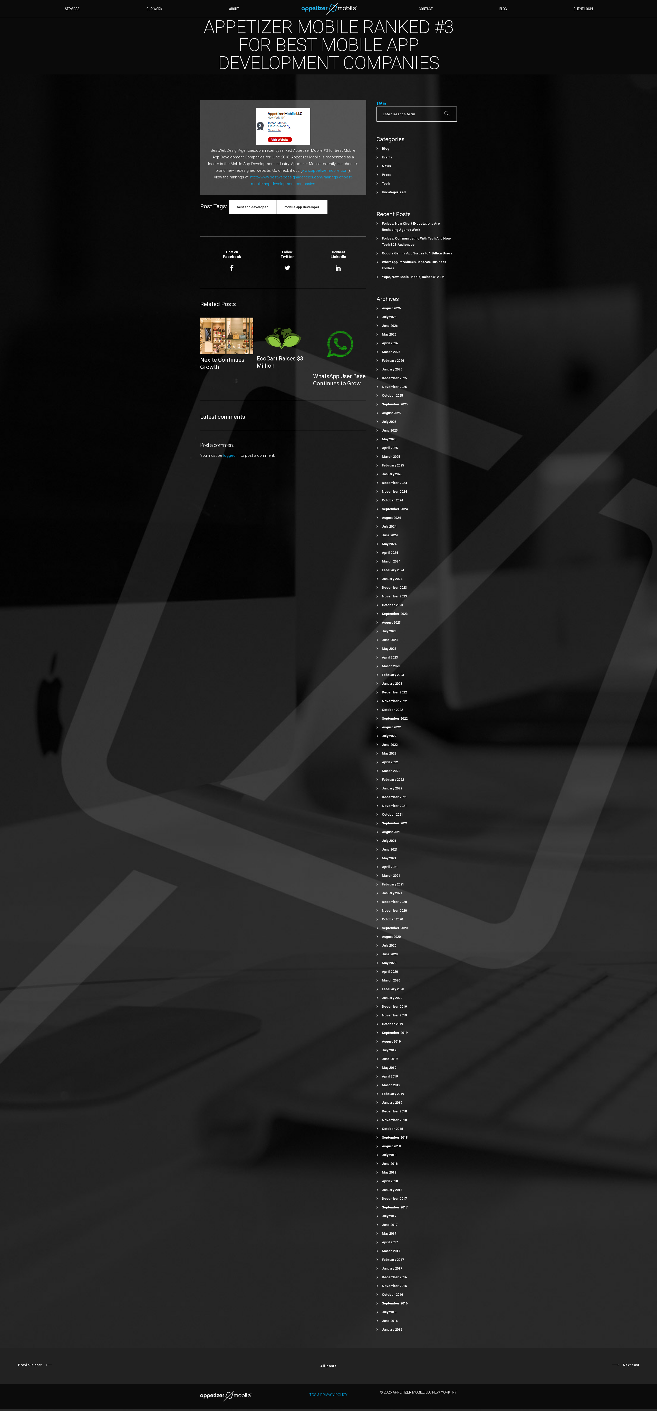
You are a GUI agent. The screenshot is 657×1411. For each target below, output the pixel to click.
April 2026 (390, 343)
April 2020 (390, 972)
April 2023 (390, 657)
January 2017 (392, 1268)
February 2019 (393, 1094)
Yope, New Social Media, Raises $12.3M (413, 277)
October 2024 (392, 500)
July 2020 (389, 945)
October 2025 (392, 395)
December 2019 (394, 1006)
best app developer (252, 207)
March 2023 (391, 666)
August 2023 (391, 622)
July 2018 (389, 1155)
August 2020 (391, 937)
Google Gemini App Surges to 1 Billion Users (417, 253)
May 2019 (389, 1068)
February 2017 (393, 1260)
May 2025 (389, 439)
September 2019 (395, 1033)
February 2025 (393, 465)
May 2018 (389, 1172)
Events (387, 157)
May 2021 (389, 858)
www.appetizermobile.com (325, 170)
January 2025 (392, 474)
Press (386, 175)
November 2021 (394, 806)
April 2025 (390, 448)
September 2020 (395, 928)
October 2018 (392, 1129)
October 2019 (392, 1024)
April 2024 (390, 553)
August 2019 (391, 1041)
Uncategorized (394, 192)
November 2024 (394, 491)
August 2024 (391, 518)
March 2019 (391, 1085)
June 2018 (390, 1164)
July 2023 (389, 631)
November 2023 (394, 596)
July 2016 (389, 1312)
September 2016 (395, 1303)
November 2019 (394, 1015)
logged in (231, 455)
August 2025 (391, 413)
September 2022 (395, 718)
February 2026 (393, 361)
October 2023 (392, 605)
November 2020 (394, 910)
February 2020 (393, 989)
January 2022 (392, 788)
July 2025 (389, 422)
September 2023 (395, 614)
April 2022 (390, 762)
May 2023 (389, 649)
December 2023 (394, 587)
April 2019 (390, 1076)
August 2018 (391, 1146)
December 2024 (394, 483)
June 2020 (390, 954)
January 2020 (392, 998)
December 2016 (394, 1277)
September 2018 (395, 1137)
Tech (386, 183)
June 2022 (390, 745)
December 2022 (394, 692)
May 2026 (389, 334)
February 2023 (393, 675)
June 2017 (390, 1225)
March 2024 (391, 561)
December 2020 (394, 902)
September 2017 (395, 1207)
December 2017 (394, 1198)
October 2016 (392, 1294)
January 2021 (392, 893)
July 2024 (389, 526)
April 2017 (390, 1242)
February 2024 (393, 570)
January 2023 (392, 683)
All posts (328, 1366)
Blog (385, 148)
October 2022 (392, 710)
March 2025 (391, 457)
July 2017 (389, 1216)
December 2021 (394, 797)
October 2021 (392, 814)
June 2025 (390, 430)
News (386, 166)
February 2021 (393, 884)
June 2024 (390, 535)
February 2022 (393, 779)
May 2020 (389, 963)
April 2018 (390, 1181)
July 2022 (389, 736)
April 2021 (390, 867)
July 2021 (389, 841)
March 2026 (391, 352)
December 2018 (394, 1111)
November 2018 (394, 1120)
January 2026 (392, 369)
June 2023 (390, 640)
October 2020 (392, 919)
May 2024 (389, 544)
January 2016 (392, 1329)
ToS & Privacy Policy (328, 1395)
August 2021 (391, 832)
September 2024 (395, 509)
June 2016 (390, 1321)
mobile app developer (302, 207)
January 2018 (392, 1190)
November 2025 (394, 387)
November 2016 (394, 1286)
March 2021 (391, 876)
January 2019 (392, 1102)
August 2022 (391, 727)
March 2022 (391, 771)
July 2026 (389, 317)
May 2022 (389, 753)
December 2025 (394, 378)
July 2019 (389, 1050)
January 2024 (392, 579)
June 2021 (390, 849)
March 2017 (391, 1251)
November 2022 (394, 701)
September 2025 (395, 404)
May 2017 (389, 1233)
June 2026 (390, 326)
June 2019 (390, 1059)
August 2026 (391, 308)
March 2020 (391, 980)
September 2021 (395, 823)
